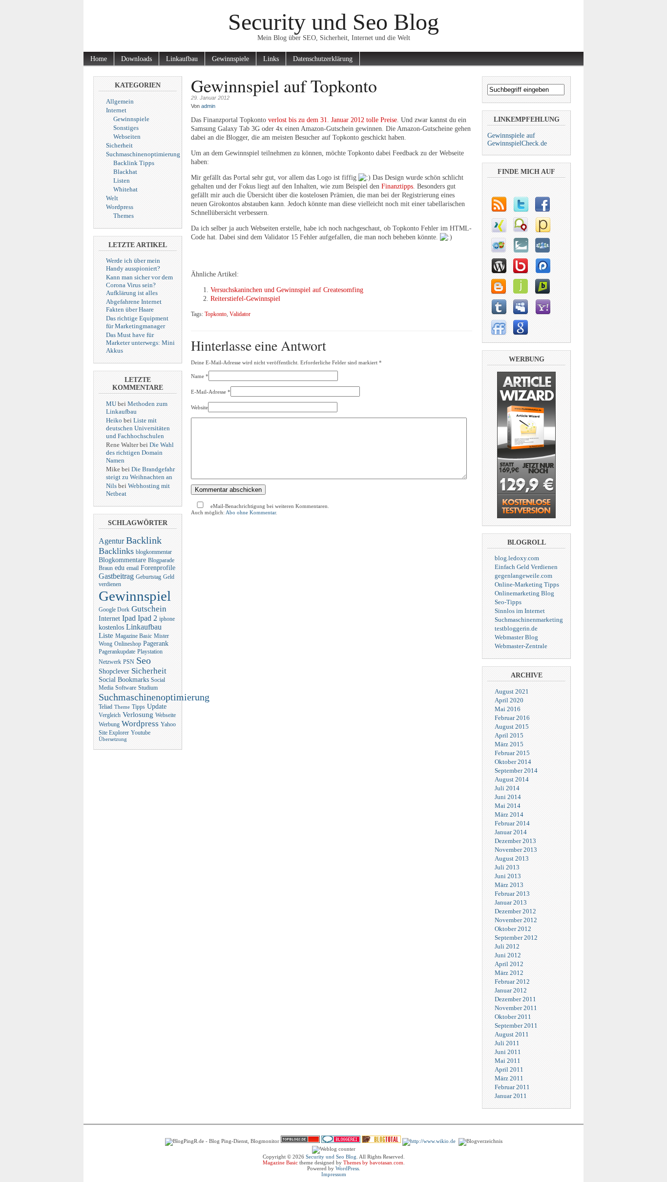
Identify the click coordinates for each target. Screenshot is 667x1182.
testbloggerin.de (516, 628)
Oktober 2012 (513, 928)
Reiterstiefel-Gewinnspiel (245, 298)
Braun (106, 568)
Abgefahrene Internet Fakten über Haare (134, 305)
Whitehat (125, 189)
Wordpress (119, 207)
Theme (122, 707)
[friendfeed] (498, 327)
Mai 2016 (508, 709)
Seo (143, 660)
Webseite (165, 715)
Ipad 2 (147, 618)
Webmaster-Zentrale (521, 646)
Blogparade (161, 560)
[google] (520, 327)
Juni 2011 (508, 1051)
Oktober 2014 (513, 761)
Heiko (114, 420)
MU (111, 403)
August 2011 (512, 1034)
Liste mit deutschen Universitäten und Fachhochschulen (138, 428)
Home (98, 59)
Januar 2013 (511, 902)
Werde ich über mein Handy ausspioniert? (133, 264)
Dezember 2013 (515, 840)
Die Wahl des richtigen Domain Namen (140, 452)
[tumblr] (498, 307)
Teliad (105, 706)
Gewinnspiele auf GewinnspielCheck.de (517, 139)
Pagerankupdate (117, 651)
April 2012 (509, 964)
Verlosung (138, 714)
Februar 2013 (512, 893)
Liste (106, 635)
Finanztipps (397, 186)
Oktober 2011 (513, 1016)
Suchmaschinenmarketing (529, 619)
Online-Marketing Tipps (527, 584)
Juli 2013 (507, 867)
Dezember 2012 (515, 911)
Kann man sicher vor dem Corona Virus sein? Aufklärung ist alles (139, 285)
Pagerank (155, 643)
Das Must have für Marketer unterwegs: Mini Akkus (140, 342)
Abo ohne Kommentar (251, 512)
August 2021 (512, 691)
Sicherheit (119, 145)
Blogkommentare (122, 560)
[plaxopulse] (542, 266)
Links (271, 59)
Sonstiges (126, 127)
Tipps (138, 706)
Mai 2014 (508, 805)
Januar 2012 (511, 990)
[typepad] (520, 245)
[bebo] (520, 266)
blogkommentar (154, 552)
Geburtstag (148, 576)
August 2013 (512, 858)
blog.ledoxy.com (517, 558)
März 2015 (509, 744)
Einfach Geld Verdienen (526, 566)
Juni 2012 (508, 955)
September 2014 (516, 770)
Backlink (144, 540)
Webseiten (127, 136)
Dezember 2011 (515, 999)
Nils (111, 485)
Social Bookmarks (124, 679)
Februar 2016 (512, 717)
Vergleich (110, 715)
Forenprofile (158, 567)
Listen (121, 180)
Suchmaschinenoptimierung (143, 154)
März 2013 (509, 884)
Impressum (333, 1174)
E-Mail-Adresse (208, 392)
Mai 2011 (508, 1060)
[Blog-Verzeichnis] (340, 1141)
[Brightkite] (542, 286)
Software (125, 687)
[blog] (498, 204)
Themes (123, 215)
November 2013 (516, 849)
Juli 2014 (507, 788)
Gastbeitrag (116, 576)
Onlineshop (127, 643)
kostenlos (111, 627)
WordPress (347, 1168)
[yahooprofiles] (542, 307)
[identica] (520, 224)
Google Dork (114, 609)
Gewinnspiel (135, 596)
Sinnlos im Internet (520, 610)
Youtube (140, 732)
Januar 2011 (511, 1095)
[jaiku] (520, 286)
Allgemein (120, 101)
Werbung (109, 724)
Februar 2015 (512, 753)
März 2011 (509, 1078)
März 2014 (509, 814)
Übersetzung (113, 739)
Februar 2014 (512, 823)
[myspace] (520, 307)
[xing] (498, 224)
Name (197, 376)
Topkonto (216, 314)
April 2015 (509, 735)
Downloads (136, 59)
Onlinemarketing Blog (524, 593)
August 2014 (512, 779)
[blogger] (498, 286)
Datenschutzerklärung (323, 59)
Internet (116, 110)
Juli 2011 (507, 1043)
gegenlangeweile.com (523, 575)
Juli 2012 (507, 946)
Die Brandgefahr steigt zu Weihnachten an (140, 473)
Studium (148, 687)
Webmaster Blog (516, 637)
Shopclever (114, 671)
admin (208, 106)
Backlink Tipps (133, 163)
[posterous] (542, 224)
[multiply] (542, 245)
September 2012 (516, 937)
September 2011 (516, 1025)
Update (157, 706)
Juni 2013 (508, 876)
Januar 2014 (511, 832)
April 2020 (509, 700)
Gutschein (149, 608)
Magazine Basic (133, 636)
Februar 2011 (512, 1087)
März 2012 (509, 972)
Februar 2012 (512, 981)
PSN (128, 661)
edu (120, 567)
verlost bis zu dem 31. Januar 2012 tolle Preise (332, 120)
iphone (167, 618)
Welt (112, 198)
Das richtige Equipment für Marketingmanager (137, 322)
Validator (239, 314)
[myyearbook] (498, 245)
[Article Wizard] (526, 516)
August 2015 (512, 726)
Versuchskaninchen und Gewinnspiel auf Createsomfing (286, 290)
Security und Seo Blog (333, 22)
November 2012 (516, 920)
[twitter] (520, 204)
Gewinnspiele (230, 59)
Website (199, 407)
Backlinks (116, 551)
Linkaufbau (182, 59)
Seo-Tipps (508, 602)
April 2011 (509, 1069)
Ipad (129, 618)
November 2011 (516, 1008)
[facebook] (542, 204)
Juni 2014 (508, 797)
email (132, 568)
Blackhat (125, 171)
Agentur (111, 541)
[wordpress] (498, 266)
